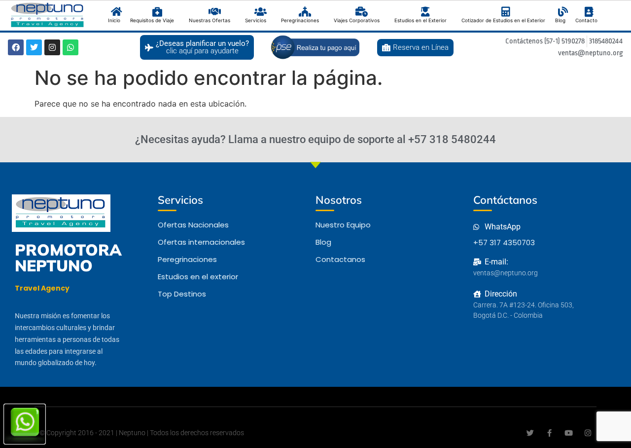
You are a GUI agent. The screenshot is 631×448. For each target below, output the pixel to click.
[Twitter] (34, 47)
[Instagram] (52, 47)
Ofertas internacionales (201, 242)
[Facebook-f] (549, 433)
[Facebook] (16, 47)
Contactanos (340, 259)
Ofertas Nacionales (193, 225)
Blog (323, 242)
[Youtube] (568, 433)
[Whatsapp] (70, 47)
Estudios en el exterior (198, 276)
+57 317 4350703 (504, 242)
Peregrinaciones (187, 259)
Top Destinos (182, 294)
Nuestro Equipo (343, 225)
